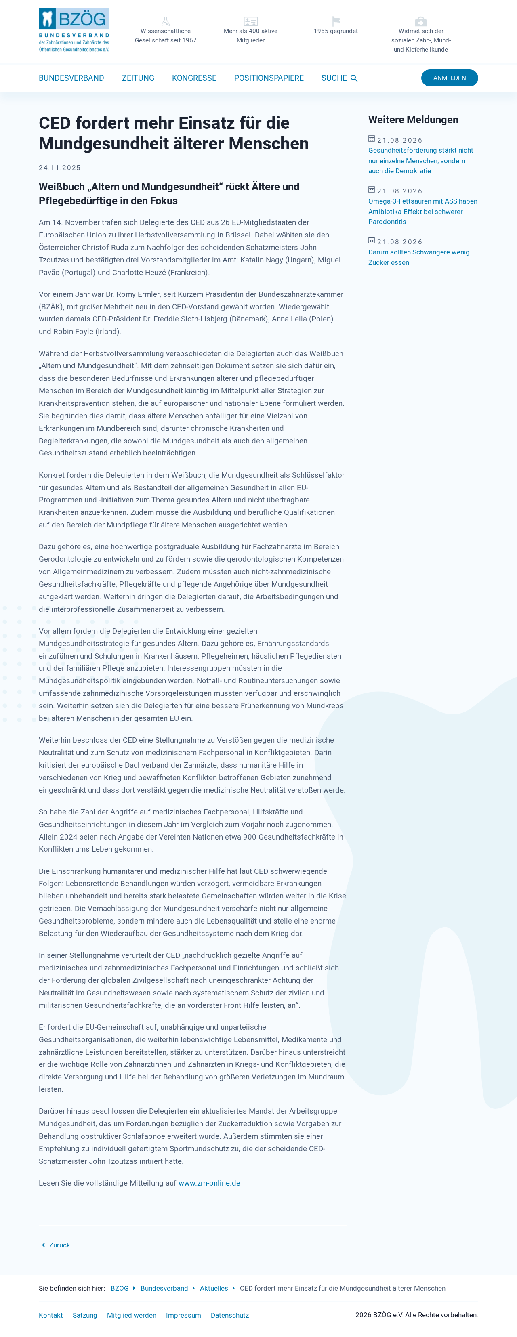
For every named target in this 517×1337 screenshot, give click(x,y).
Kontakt (51, 1315)
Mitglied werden (131, 1315)
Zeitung (138, 78)
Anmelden (449, 77)
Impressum (183, 1315)
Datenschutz (230, 1315)
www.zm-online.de (208, 1183)
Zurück (59, 1245)
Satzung (85, 1315)
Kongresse (194, 78)
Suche (334, 78)
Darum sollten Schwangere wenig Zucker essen (419, 257)
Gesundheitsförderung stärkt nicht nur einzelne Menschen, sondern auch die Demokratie (420, 160)
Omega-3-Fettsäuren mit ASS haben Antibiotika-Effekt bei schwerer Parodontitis (422, 211)
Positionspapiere (269, 78)
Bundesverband (71, 78)
